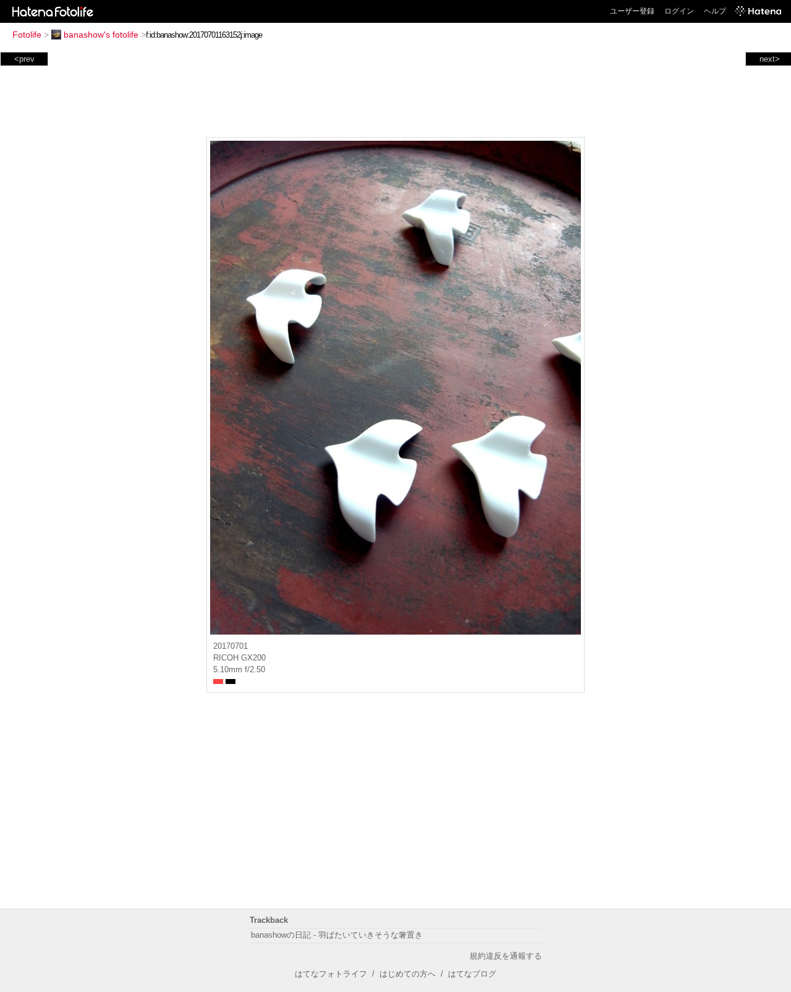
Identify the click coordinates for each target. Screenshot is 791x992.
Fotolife (26, 35)
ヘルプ (715, 11)
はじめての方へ (407, 973)
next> (769, 59)
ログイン (679, 11)
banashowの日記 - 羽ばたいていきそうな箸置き (337, 935)
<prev (24, 59)
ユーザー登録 (632, 11)
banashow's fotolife (101, 35)
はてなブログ (472, 973)
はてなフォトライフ (331, 973)
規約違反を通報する (506, 956)
